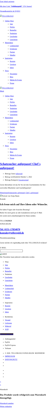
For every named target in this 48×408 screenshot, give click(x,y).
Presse (12, 83)
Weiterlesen (19, 193)
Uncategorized (23, 180)
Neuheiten (13, 33)
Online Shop (9, 21)
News (7, 71)
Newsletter (13, 74)
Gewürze (13, 64)
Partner (12, 52)
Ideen (12, 68)
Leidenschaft (14, 46)
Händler (12, 55)
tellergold (19, 174)
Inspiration (8, 58)
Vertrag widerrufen (6, 334)
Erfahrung (13, 49)
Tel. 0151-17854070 (10, 229)
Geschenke (13, 36)
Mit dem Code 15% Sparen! (16, 6)
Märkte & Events (16, 80)
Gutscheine (13, 40)
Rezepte (12, 61)
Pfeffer (12, 27)
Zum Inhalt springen (7, 1)
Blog (11, 77)
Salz (11, 24)
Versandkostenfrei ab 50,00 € (10, 11)
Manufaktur (9, 43)
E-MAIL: (3, 248)
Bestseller (13, 30)
